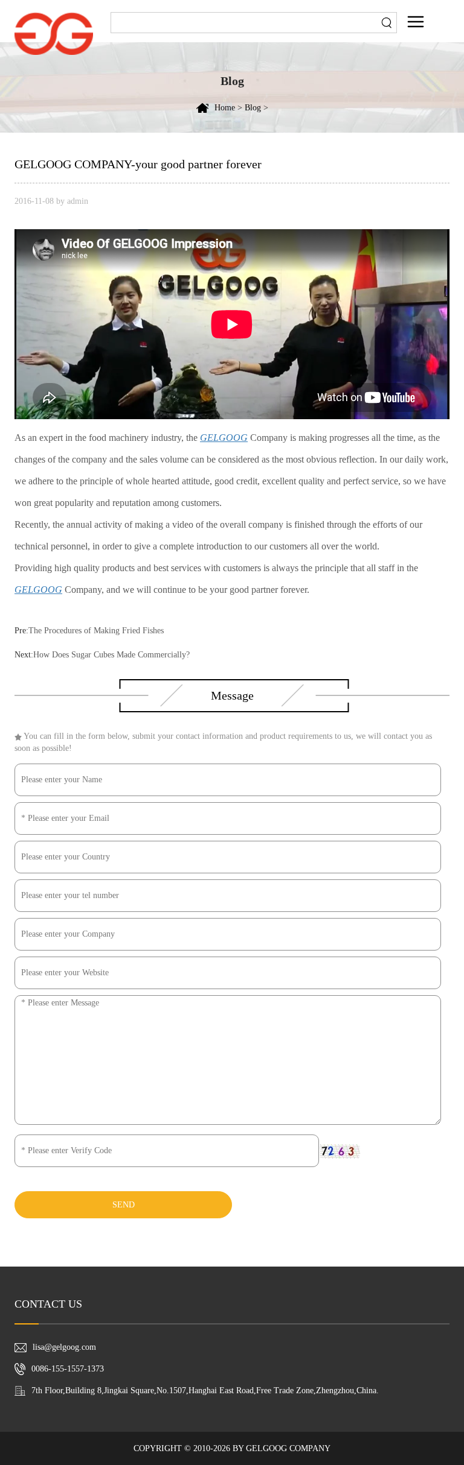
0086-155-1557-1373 (67, 1368)
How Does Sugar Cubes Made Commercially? (111, 654)
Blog (253, 107)
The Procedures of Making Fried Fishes (96, 630)
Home (224, 107)
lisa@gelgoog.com (64, 1347)
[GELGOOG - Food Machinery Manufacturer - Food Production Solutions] (53, 32)
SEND (123, 1204)
